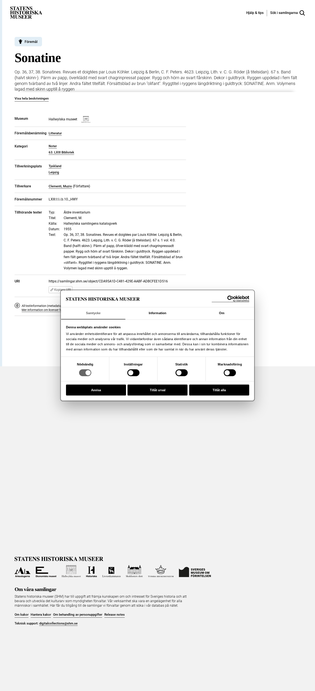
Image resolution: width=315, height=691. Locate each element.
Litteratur (55, 133)
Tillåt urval (157, 390)
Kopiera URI (62, 290)
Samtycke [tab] (93, 313)
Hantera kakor (41, 615)
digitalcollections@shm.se (58, 623)
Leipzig (54, 172)
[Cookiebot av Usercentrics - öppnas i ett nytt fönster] (230, 298)
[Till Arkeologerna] (22, 571)
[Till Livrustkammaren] (111, 571)
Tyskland (55, 166)
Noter (53, 146)
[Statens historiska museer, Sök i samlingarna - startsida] (26, 12)
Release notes (114, 615)
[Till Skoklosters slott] (134, 571)
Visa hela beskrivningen (32, 98)
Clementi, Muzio (60, 186)
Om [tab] (221, 313)
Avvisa (96, 390)
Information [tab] (157, 313)
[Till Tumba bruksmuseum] (161, 571)
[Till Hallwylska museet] (71, 571)
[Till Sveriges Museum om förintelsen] (195, 571)
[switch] (133, 372)
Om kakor (21, 615)
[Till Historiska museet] (91, 571)
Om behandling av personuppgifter (77, 615)
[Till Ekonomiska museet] (46, 571)
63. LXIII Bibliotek (61, 152)
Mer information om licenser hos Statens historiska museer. (61, 310)
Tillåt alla (219, 390)
